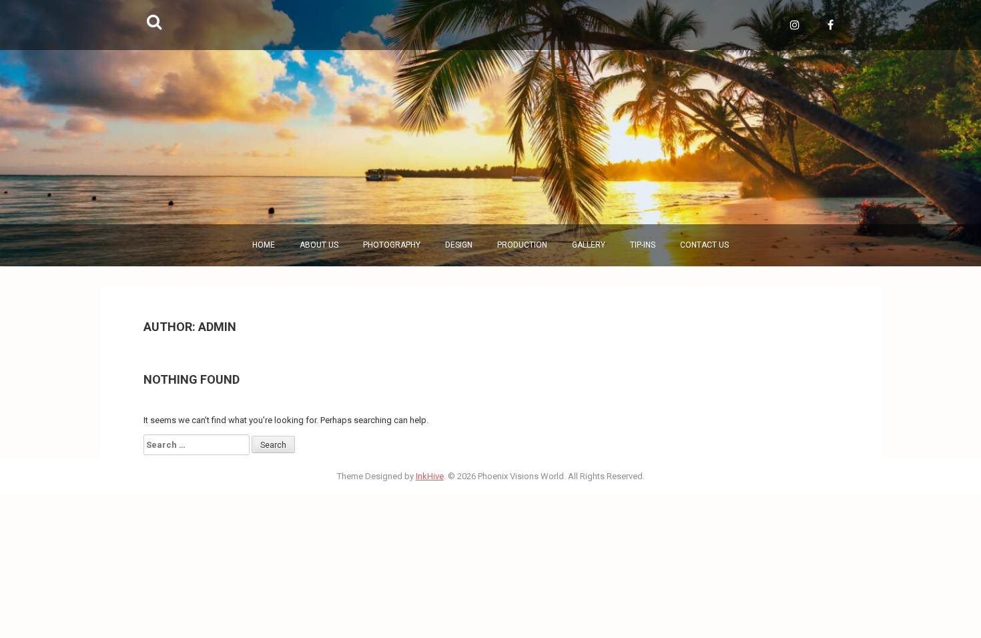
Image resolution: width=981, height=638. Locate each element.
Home (263, 245)
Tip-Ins (642, 245)
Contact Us (704, 245)
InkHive (430, 476)
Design (458, 245)
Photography (391, 245)
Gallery (588, 245)
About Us (319, 245)
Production (522, 245)
